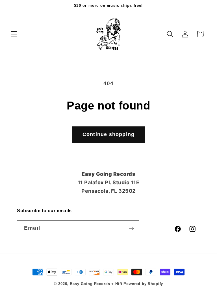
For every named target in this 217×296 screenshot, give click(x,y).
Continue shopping (108, 134)
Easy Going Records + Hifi (96, 284)
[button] (14, 34)
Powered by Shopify (143, 284)
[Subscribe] (131, 228)
